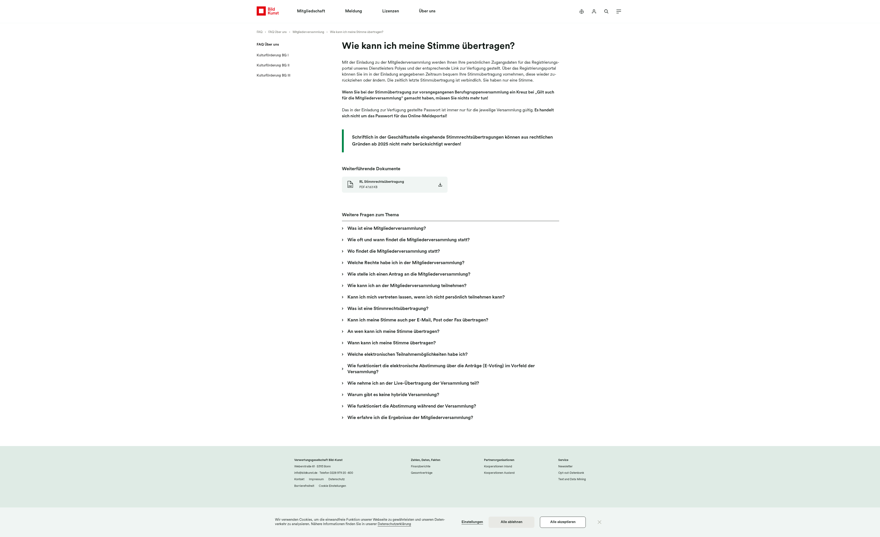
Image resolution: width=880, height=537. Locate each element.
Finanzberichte (420, 466)
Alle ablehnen (511, 522)
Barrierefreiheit (304, 486)
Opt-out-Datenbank (571, 472)
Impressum (316, 479)
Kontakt (299, 479)
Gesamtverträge (421, 472)
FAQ (259, 32)
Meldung (353, 11)
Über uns (427, 11)
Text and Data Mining (572, 479)
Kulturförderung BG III (273, 75)
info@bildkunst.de (305, 472)
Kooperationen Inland (498, 466)
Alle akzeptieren (563, 522)
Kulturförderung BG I (273, 55)
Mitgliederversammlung (308, 32)
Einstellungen (472, 522)
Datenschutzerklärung (394, 524)
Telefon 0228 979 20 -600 (336, 472)
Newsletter (565, 466)
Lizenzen (390, 11)
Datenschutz (336, 479)
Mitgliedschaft (311, 11)
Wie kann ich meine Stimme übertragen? (356, 32)
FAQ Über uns (277, 32)
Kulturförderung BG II (273, 65)
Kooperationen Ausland (499, 472)
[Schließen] (599, 522)
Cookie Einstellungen (332, 486)
